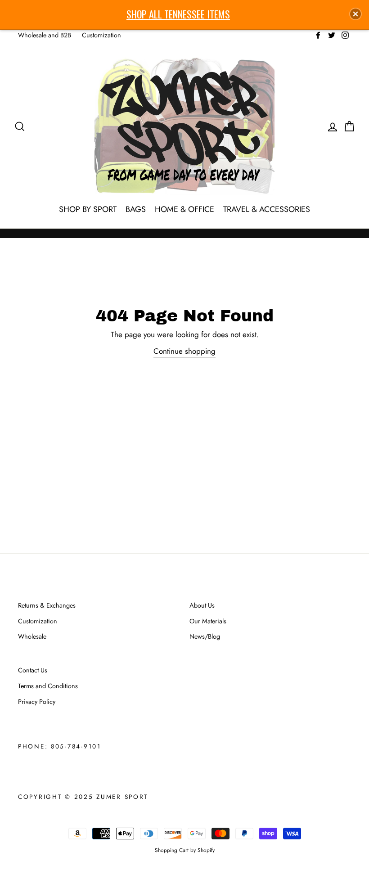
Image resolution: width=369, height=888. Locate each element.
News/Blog (204, 636)
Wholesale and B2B (44, 35)
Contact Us (32, 670)
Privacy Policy (36, 701)
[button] (355, 14)
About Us (202, 605)
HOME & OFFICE (184, 209)
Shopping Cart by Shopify (185, 850)
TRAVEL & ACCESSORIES (266, 209)
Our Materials (207, 621)
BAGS (136, 209)
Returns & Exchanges (47, 605)
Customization (101, 35)
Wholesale (32, 636)
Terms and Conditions (48, 685)
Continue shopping (184, 351)
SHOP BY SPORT (88, 209)
